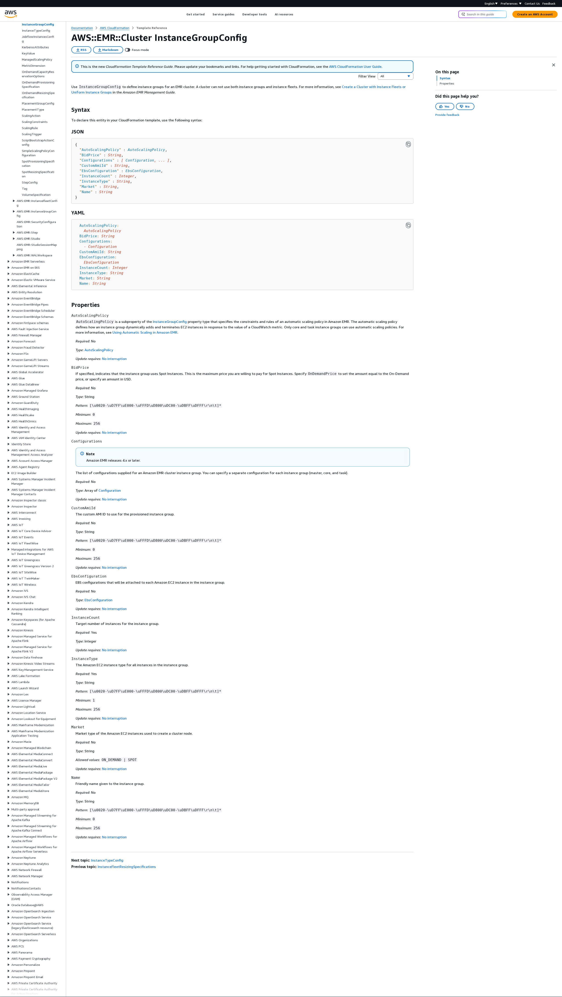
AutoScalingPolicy (146, 150)
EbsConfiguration (143, 171)
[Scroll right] (296, 14)
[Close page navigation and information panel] (554, 64)
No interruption (114, 358)
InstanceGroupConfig (170, 321)
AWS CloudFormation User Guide (355, 66)
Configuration (140, 160)
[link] (151, 28)
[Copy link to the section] (67, 110)
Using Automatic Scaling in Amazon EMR (144, 332)
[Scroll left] (183, 14)
